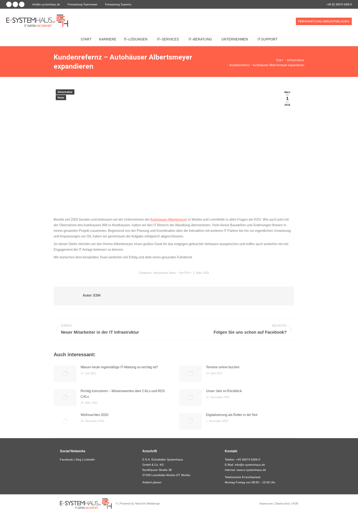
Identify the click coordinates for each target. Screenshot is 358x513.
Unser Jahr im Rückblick (224, 391)
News (61, 97)
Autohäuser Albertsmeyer (168, 219)
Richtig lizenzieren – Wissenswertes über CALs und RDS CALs (123, 393)
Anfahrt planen (152, 482)
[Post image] (65, 373)
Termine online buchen (222, 367)
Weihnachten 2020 (94, 415)
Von (184, 272)
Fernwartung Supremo (118, 4)
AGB (295, 503)
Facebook (66, 459)
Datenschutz (282, 503)
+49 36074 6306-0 (248, 459)
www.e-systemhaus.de (251, 470)
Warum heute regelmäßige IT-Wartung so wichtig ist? (119, 367)
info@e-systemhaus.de (46, 4)
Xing (78, 459)
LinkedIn (89, 459)
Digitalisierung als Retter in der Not (231, 415)
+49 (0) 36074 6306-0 (339, 4)
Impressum (266, 503)
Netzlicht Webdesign (147, 503)
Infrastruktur (65, 92)
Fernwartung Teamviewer (82, 4)
